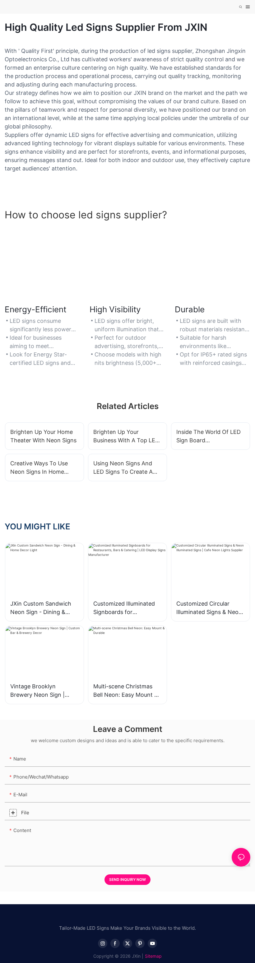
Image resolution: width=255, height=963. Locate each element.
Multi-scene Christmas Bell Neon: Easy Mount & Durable (125, 691)
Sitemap (153, 956)
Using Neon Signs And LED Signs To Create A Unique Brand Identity (123, 468)
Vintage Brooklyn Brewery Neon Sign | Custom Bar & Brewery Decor (40, 691)
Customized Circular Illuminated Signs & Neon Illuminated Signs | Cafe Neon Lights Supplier (209, 608)
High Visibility (115, 309)
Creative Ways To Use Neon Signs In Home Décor (39, 468)
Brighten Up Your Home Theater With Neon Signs (43, 436)
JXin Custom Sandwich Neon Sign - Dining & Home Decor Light (40, 608)
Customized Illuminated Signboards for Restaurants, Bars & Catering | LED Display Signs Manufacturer (124, 608)
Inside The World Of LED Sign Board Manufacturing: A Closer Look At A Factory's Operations (208, 436)
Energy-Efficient (35, 309)
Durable (190, 309)
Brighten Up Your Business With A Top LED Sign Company (126, 436)
